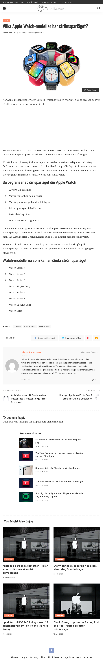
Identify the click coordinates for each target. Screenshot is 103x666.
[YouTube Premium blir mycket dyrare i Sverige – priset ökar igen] (26, 456)
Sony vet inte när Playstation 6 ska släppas (57, 468)
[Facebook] (98, 2)
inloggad (23, 421)
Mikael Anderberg (11, 33)
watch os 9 (44, 326)
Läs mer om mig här (67, 373)
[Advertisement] (51, 128)
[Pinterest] (88, 338)
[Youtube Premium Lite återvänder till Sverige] (26, 483)
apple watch (30, 326)
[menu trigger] (5, 8)
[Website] (92, 380)
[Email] (96, 338)
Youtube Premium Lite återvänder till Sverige (59, 481)
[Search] (98, 8)
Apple (18, 326)
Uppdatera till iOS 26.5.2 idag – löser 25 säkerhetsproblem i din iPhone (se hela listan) (25, 626)
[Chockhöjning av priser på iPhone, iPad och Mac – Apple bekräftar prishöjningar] (77, 601)
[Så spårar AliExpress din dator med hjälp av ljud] (26, 443)
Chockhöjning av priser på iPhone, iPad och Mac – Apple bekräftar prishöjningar (76, 626)
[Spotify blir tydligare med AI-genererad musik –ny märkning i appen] (26, 497)
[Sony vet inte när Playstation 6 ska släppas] (26, 470)
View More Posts (88, 352)
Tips (6, 20)
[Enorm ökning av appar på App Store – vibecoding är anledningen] (77, 544)
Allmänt (9, 559)
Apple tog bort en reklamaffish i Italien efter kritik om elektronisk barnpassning (25, 569)
